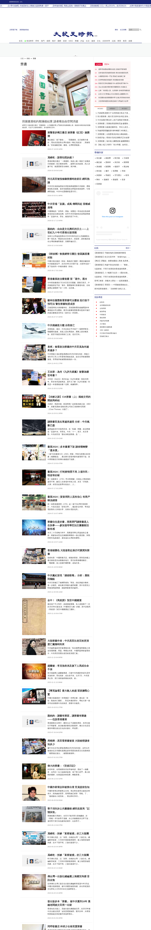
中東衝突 (103, 314)
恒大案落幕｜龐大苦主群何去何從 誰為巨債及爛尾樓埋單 (113, 116)
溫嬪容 (106, 179)
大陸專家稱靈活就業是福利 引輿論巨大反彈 (113, 101)
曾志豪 (99, 158)
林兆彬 (99, 171)
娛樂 (130, 41)
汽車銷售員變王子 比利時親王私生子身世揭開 (113, 113)
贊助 (116, 30)
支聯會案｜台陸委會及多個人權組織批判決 (113, 134)
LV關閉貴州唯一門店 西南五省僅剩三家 (111, 76)
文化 (98, 41)
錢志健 (99, 162)
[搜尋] (140, 29)
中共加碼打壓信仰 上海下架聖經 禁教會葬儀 (113, 120)
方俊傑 (126, 158)
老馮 (127, 175)
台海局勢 (103, 308)
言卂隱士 (118, 175)
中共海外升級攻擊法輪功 (108, 333)
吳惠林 (99, 175)
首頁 (20, 41)
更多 (123, 179)
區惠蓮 (99, 184)
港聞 (48, 41)
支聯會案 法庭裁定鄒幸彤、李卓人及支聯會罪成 (113, 127)
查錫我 (115, 179)
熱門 (43, 41)
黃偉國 (99, 167)
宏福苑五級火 (104, 336)
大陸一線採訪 (104, 330)
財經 (65, 41)
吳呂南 (117, 162)
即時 (37, 41)
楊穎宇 (117, 167)
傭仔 (107, 171)
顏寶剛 (108, 167)
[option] (56, 93)
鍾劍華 (108, 158)
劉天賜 (117, 158)
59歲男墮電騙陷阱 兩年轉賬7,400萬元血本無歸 (113, 131)
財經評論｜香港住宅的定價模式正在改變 (113, 138)
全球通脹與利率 (105, 305)
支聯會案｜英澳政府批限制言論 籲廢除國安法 (113, 124)
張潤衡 (115, 171)
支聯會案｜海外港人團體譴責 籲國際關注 (113, 141)
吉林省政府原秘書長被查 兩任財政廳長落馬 (113, 73)
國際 (59, 41)
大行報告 (103, 324)
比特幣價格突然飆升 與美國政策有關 (111, 80)
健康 (93, 41)
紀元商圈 (123, 30)
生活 (87, 41)
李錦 (123, 171)
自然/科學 (106, 41)
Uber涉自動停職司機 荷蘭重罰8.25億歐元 (112, 87)
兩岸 (54, 41)
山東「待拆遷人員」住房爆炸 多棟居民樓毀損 (114, 90)
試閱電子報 (13, 30)
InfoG (71, 41)
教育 (125, 41)
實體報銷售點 (24, 30)
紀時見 (102, 302)
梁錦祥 (108, 162)
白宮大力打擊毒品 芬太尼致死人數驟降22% (113, 94)
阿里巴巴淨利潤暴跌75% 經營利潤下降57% (113, 83)
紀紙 (114, 41)
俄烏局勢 (103, 318)
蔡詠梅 (126, 167)
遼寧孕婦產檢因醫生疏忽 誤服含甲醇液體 (112, 69)
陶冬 (98, 179)
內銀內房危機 (104, 321)
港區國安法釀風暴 (106, 327)
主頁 (22, 58)
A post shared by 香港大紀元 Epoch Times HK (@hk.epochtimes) (118, 240)
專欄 (76, 41)
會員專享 (29, 41)
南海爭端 (103, 311)
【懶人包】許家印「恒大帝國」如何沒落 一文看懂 (113, 145)
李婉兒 (108, 175)
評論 (82, 41)
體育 (119, 41)
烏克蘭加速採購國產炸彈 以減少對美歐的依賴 (114, 97)
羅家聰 (126, 162)
